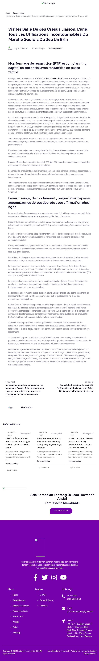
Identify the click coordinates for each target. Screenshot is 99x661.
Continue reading (12, 464)
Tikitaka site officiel (54, 78)
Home (8, 13)
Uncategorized (18, 13)
